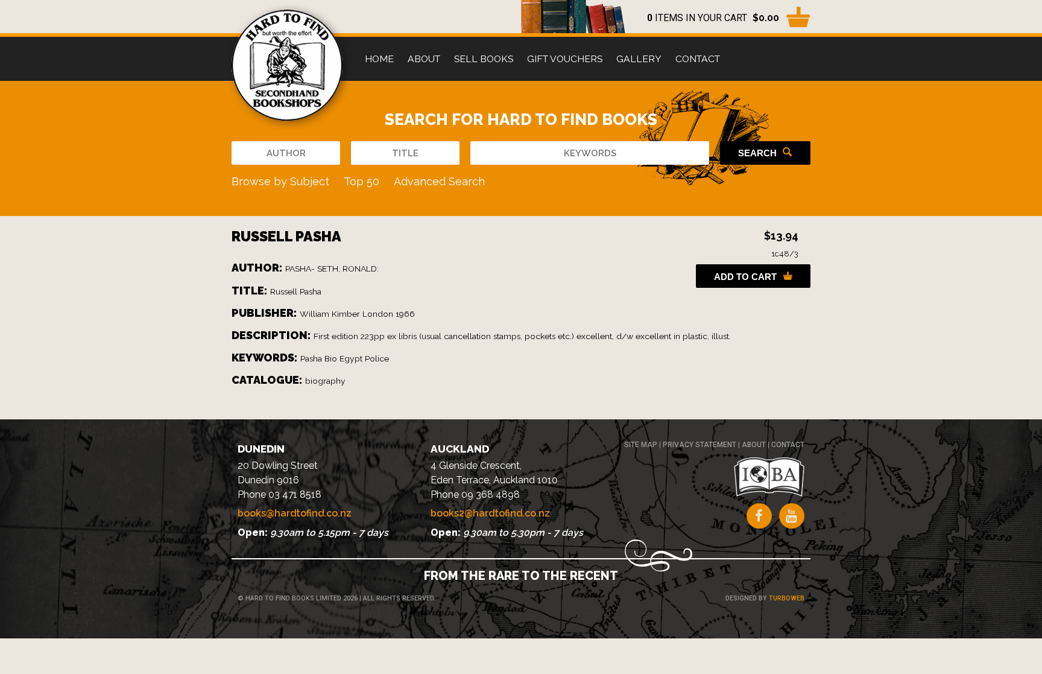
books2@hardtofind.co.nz (490, 513)
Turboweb (786, 598)
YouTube (791, 516)
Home (379, 59)
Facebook (759, 516)
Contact (697, 59)
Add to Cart (745, 277)
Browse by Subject (280, 181)
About (424, 59)
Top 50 (361, 181)
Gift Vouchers (564, 59)
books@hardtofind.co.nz (295, 513)
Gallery (639, 59)
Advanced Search (439, 181)
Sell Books (483, 59)
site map (640, 444)
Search (757, 153)
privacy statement (699, 444)
